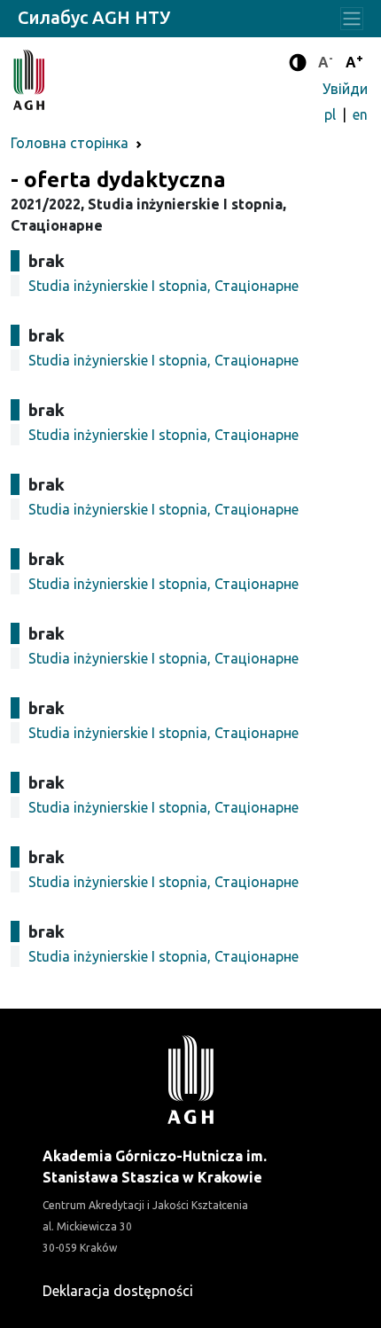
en (360, 114)
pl (331, 114)
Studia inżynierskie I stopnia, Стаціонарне (163, 286)
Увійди (345, 89)
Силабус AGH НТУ (94, 17)
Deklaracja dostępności (118, 1291)
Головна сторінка (69, 143)
